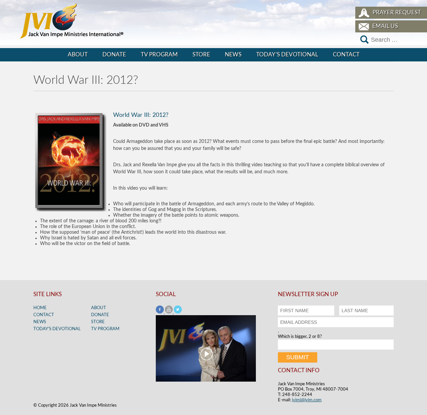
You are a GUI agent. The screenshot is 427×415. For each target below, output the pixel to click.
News (233, 54)
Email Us (385, 26)
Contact (346, 54)
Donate (114, 54)
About (78, 54)
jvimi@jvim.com (307, 400)
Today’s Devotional (287, 54)
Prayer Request (397, 12)
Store (201, 54)
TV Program (159, 54)
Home (40, 308)
